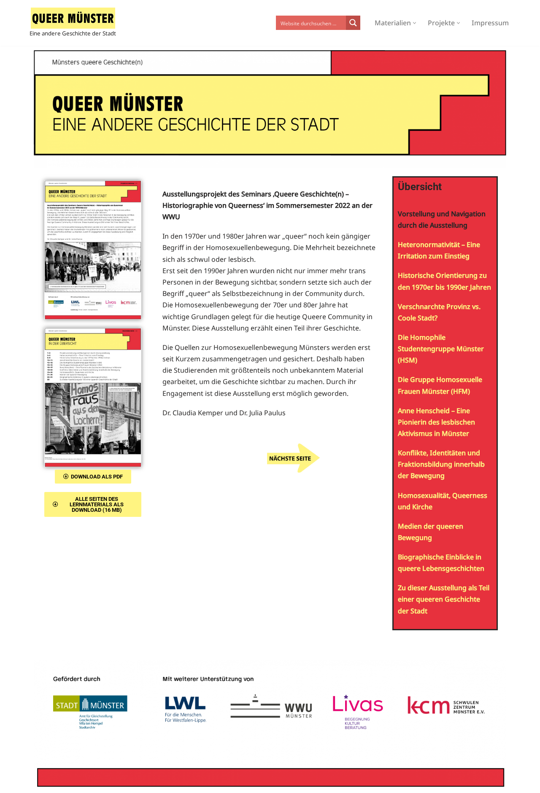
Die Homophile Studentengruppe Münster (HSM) (441, 349)
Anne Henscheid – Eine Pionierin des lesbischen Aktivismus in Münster (436, 422)
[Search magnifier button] (353, 23)
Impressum (490, 22)
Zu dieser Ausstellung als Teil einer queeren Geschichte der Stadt (443, 599)
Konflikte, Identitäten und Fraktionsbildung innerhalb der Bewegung (441, 464)
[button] (414, 23)
